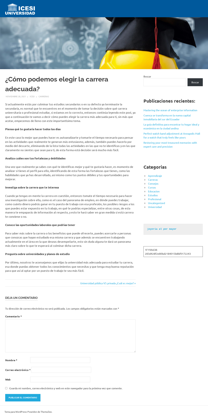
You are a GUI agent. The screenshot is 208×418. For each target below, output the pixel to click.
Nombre (11, 360)
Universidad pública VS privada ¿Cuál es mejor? (107, 283)
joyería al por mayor (161, 229)
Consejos (153, 183)
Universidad (155, 206)
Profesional (154, 199)
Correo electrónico (18, 370)
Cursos (152, 187)
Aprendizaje (155, 175)
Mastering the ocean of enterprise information (170, 110)
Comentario (13, 316)
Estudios (153, 195)
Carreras (44, 96)
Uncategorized (156, 203)
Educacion (154, 191)
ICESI (32, 96)
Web (8, 379)
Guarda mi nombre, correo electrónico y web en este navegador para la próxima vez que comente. (65, 388)
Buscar (147, 76)
